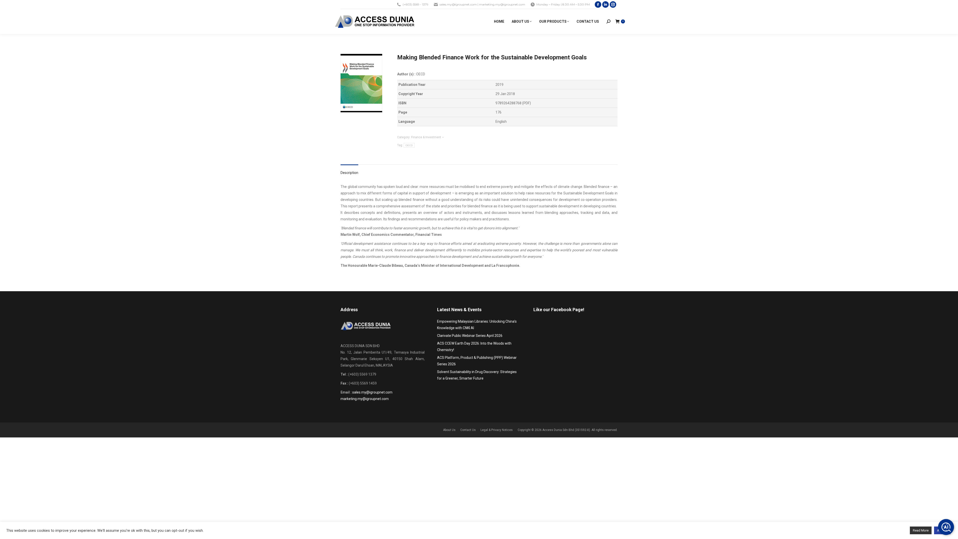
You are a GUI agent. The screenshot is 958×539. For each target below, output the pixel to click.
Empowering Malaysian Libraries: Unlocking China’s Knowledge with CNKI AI (477, 324)
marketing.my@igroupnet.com (365, 399)
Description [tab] (349, 173)
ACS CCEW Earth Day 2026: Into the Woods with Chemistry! (474, 346)
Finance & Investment (426, 137)
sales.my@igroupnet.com (372, 392)
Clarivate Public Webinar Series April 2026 (469, 336)
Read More (921, 530)
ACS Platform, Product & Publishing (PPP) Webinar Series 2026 (477, 361)
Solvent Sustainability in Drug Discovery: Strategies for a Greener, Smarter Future (477, 375)
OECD (409, 145)
